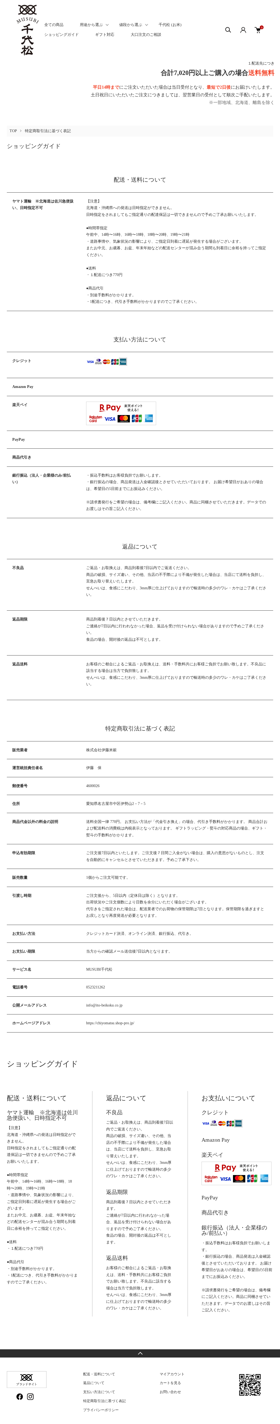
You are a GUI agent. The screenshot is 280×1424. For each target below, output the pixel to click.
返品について (93, 1383)
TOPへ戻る (140, 1353)
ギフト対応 (104, 35)
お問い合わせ (170, 1392)
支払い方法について (99, 1392)
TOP (13, 131)
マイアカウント (172, 1374)
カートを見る (170, 1383)
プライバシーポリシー (101, 1410)
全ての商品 (53, 25)
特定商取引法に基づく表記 (104, 1401)
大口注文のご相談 (146, 35)
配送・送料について (99, 1374)
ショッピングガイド (61, 35)
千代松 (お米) (170, 25)
